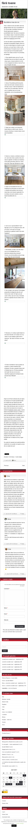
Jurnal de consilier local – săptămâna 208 (12, 662)
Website (6, 620)
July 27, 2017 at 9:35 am (12, 574)
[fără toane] (14, 13)
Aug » (6, 790)
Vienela (4, 722)
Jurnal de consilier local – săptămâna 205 (12, 669)
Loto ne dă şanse (12, 688)
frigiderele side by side (14, 410)
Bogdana (4, 704)
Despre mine (5, 803)
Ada (3, 696)
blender (15, 422)
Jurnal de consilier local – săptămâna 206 (12, 667)
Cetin (3, 707)
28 (17, 784)
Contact (4, 800)
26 (10, 784)
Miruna (3, 717)
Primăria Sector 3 (6, 733)
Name (6, 608)
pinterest (12, 38)
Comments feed (6, 817)
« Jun (3, 790)
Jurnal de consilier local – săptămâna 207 (12, 664)
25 (7, 784)
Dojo (3, 709)
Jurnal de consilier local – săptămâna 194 (16, 683)
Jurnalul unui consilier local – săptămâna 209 (12, 659)
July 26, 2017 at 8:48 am (11, 513)
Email (6, 614)
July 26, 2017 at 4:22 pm (11, 543)
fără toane (9, 3)
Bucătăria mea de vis (11, 22)
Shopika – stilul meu (7, 719)
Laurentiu (4, 688)
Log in (3, 812)
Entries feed (5, 814)
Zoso (3, 724)
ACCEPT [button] (14, 825)
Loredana (4, 714)
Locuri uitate (14, 678)
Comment (7, 588)
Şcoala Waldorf (9, 680)
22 (21, 782)
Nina (15, 460)
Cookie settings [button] (20, 823)
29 (21, 784)
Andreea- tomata (6, 699)
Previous (6, 465)
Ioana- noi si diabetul (7, 712)
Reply (23, 513)
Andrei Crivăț (5, 701)
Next (23, 465)
